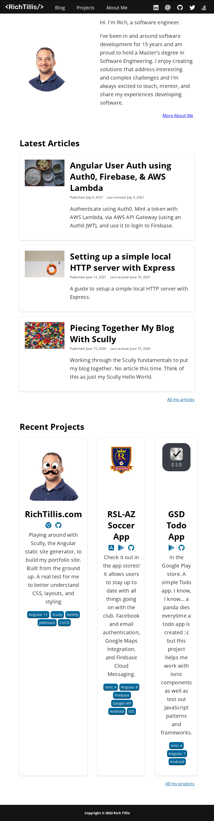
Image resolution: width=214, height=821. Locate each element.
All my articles (180, 399)
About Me (116, 7)
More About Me (178, 115)
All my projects (179, 784)
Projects (85, 7)
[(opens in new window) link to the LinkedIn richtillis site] (155, 7)
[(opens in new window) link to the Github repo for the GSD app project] (182, 547)
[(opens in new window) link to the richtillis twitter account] (192, 7)
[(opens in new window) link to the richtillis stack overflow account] (204, 7)
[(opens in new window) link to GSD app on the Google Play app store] (171, 547)
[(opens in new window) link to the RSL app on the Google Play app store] (111, 547)
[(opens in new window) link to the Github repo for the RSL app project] (131, 547)
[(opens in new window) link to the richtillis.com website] (48, 525)
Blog (60, 7)
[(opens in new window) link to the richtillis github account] (180, 7)
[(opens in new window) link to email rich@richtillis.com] (168, 7)
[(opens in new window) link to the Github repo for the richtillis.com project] (58, 525)
